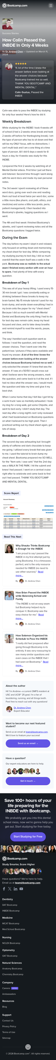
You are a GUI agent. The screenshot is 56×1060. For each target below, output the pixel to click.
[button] (51, 5)
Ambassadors (9, 994)
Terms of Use (8, 1032)
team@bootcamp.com (37, 731)
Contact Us (7, 1020)
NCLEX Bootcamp (11, 943)
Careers (6, 988)
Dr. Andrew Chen (14, 51)
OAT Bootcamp (9, 955)
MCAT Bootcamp (10, 923)
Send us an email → (28, 743)
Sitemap (6, 1038)
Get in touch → (28, 780)
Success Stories (10, 33)
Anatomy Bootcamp (12, 968)
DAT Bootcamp (9, 905)
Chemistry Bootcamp (12, 974)
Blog (4, 1006)
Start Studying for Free (28, 836)
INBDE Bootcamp (11, 910)
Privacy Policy (9, 1026)
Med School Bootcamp (13, 929)
